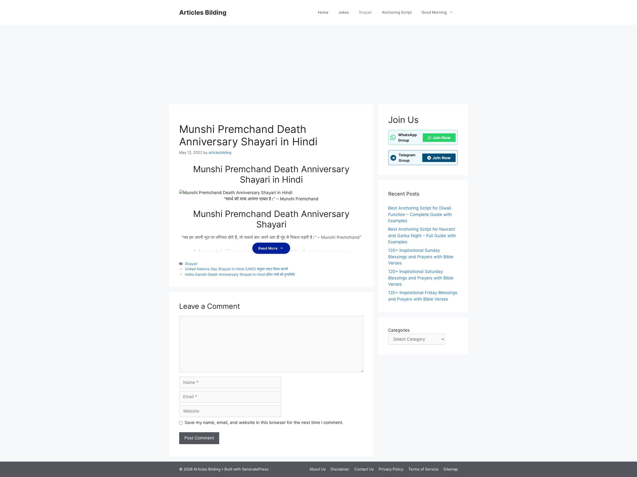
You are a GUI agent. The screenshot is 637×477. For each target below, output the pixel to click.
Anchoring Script (397, 12)
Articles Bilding (202, 12)
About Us (318, 469)
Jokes (343, 12)
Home (323, 12)
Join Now (441, 137)
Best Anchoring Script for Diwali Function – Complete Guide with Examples (420, 214)
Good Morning (434, 12)
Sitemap (450, 469)
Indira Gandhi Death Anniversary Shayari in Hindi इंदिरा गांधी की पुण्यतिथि (240, 274)
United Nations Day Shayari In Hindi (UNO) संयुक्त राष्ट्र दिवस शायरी (236, 269)
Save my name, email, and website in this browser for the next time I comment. (264, 422)
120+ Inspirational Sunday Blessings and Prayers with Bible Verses (420, 256)
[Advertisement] (318, 62)
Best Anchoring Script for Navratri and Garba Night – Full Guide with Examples (422, 235)
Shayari (365, 12)
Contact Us (364, 469)
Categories (399, 330)
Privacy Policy (391, 469)
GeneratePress (255, 469)
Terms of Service (423, 469)
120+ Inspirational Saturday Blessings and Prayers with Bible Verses (420, 278)
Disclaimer (340, 469)
